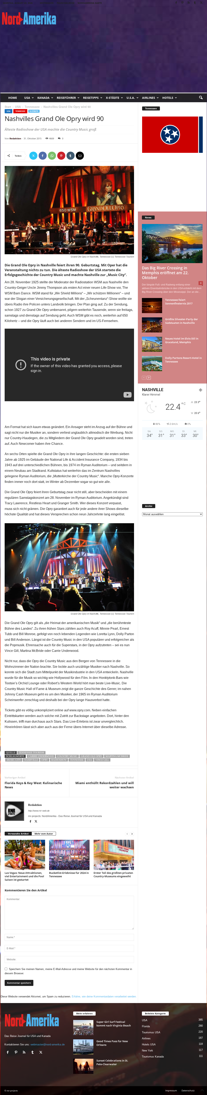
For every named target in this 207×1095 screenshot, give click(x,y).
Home (12, 98)
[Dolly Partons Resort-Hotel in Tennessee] (152, 363)
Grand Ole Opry (91, 756)
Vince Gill (102, 759)
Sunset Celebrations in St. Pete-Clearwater (112, 1062)
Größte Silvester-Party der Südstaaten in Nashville (181, 321)
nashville (31, 759)
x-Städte (112, 98)
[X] (201, 3)
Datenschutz (188, 1090)
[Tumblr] (195, 3)
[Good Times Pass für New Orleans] (83, 1046)
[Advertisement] (103, 62)
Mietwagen (47, 2)
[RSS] (188, 3)
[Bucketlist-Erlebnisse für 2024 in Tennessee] (69, 855)
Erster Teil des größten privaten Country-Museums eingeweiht (113, 874)
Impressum (171, 1090)
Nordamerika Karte (90, 2)
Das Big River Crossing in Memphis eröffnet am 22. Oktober (165, 272)
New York (147, 1050)
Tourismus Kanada (153, 1056)
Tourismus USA (151, 1032)
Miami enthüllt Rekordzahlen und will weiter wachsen (104, 785)
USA (27, 98)
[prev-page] (127, 834)
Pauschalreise (65, 2)
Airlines (148, 98)
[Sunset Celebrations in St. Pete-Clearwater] (83, 1066)
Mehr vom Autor (44, 833)
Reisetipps (91, 98)
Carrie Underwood (41, 756)
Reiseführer (66, 98)
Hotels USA (149, 1044)
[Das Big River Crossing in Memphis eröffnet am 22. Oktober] (172, 243)
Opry (44, 759)
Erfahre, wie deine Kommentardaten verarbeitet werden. (104, 996)
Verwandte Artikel (18, 833)
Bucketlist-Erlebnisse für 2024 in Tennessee (69, 874)
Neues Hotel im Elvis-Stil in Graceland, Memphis (181, 340)
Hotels (167, 98)
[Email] (80, 156)
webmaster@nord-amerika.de (48, 1044)
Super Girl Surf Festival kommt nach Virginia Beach (113, 1023)
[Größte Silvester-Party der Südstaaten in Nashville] (152, 324)
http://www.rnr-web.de (39, 811)
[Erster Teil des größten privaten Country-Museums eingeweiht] (114, 855)
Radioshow (59, 759)
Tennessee (32, 107)
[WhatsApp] (52, 156)
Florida (146, 1026)
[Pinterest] (182, 3)
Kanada (43, 98)
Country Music (67, 756)
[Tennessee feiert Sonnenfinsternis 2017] (152, 305)
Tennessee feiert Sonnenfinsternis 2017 (178, 301)
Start (8, 107)
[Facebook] (176, 3)
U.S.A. (131, 98)
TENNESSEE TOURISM (31, 752)
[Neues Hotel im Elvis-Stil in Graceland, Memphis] (152, 344)
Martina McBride (117, 756)
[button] (200, 97)
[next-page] (132, 834)
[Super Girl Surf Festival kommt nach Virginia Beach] (83, 1027)
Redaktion (15, 138)
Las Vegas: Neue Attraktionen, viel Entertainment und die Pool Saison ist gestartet (24, 876)
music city (14, 759)
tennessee (76, 759)
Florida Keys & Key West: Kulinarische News (33, 785)
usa (89, 759)
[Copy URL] (89, 156)
